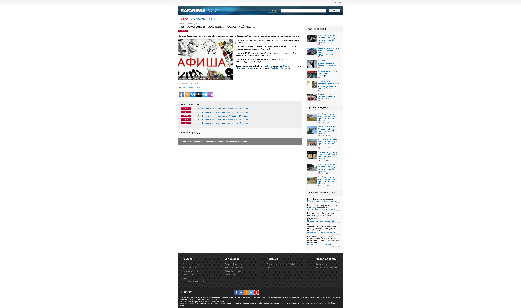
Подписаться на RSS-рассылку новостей (272, 11)
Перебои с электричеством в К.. (321, 221)
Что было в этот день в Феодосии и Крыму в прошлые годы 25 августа (328, 180)
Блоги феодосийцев (234, 271)
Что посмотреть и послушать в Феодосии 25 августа (224, 123)
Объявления (188, 275)
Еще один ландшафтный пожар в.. (322, 201)
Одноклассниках (245, 68)
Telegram (285, 68)
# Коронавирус (199, 18)
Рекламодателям (323, 264)
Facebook (267, 66)
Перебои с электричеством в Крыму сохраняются (327, 63)
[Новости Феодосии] (193, 10)
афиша (185, 87)
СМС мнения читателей (193, 282)
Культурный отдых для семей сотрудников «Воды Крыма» (328, 96)
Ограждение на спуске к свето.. (321, 244)
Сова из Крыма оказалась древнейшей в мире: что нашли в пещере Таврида (328, 84)
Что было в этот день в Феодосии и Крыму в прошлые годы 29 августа (328, 38)
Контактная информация (327, 268)
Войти (340, 3)
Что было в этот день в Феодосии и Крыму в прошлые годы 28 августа (328, 155)
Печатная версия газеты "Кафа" (281, 264)
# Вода (184, 18)
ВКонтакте (287, 66)
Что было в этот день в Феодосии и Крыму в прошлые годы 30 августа (328, 167)
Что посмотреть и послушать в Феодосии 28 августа (224, 112)
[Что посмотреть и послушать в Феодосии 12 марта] (205, 59)
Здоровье (186, 278)
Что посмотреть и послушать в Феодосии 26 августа (224, 119)
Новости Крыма (189, 268)
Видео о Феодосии (233, 264)
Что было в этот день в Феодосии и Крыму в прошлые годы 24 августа (328, 117)
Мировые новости (190, 271)
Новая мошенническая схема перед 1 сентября (328, 73)
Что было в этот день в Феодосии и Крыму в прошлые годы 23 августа (328, 130)
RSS (268, 268)
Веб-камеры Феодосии (235, 268)
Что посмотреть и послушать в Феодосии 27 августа (224, 116)
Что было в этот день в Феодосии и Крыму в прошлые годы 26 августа (328, 142)
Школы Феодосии (233, 275)
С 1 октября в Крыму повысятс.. (321, 209)
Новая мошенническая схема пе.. (322, 233)
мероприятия (194, 87)
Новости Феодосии (190, 264)
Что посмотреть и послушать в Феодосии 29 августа (224, 108)
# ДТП (212, 18)
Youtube (274, 68)
